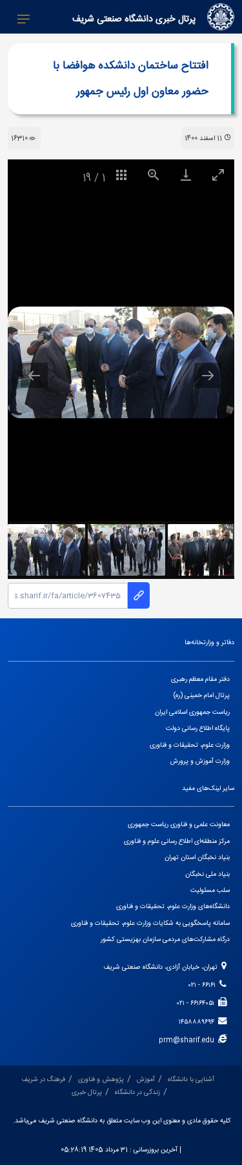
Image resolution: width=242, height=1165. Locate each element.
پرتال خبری (87, 1092)
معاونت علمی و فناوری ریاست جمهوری (179, 824)
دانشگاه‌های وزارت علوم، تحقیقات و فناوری (173, 906)
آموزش (146, 1079)
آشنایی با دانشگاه (191, 1079)
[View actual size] (153, 174)
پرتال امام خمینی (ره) (202, 695)
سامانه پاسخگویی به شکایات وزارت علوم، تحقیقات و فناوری (150, 923)
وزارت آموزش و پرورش (200, 761)
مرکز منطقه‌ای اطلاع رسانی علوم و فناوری (177, 841)
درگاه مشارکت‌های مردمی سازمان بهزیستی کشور (165, 939)
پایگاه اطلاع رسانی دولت (198, 728)
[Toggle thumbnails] (121, 174)
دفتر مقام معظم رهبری (200, 679)
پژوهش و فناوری (101, 1079)
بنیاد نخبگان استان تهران (197, 857)
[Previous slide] (34, 375)
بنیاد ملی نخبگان (207, 874)
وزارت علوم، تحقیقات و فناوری (190, 745)
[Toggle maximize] (218, 174)
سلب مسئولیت (210, 890)
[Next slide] (207, 375)
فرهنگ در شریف (43, 1079)
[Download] (186, 174)
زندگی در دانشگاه (137, 1092)
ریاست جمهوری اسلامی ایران (192, 712)
